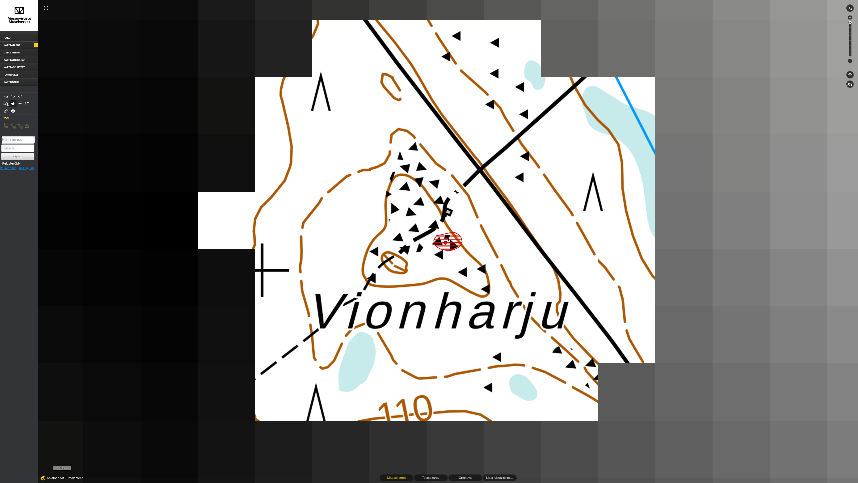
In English (26, 168)
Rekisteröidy (11, 163)
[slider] (850, 22)
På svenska (8, 168)
